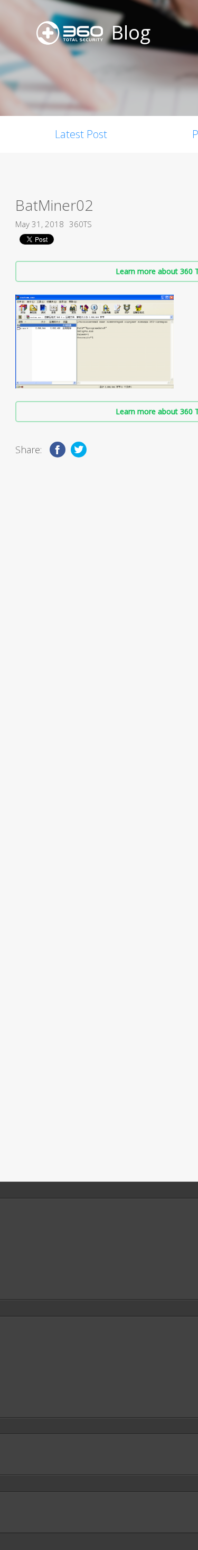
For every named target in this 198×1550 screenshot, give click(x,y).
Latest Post (81, 134)
